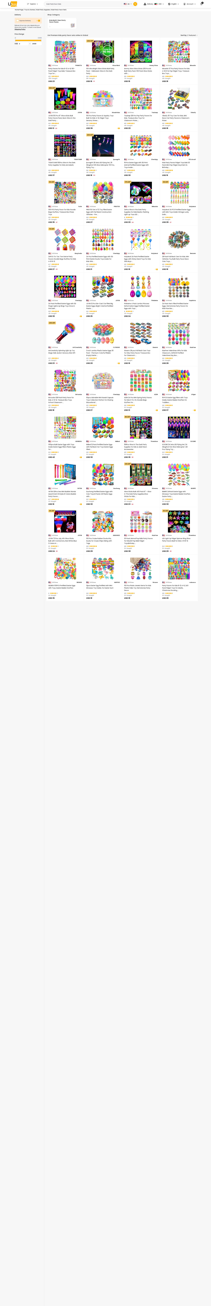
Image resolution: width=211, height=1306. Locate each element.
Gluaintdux (116, 112)
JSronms (155, 488)
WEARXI (79, 582)
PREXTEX (117, 206)
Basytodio (78, 253)
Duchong (116, 488)
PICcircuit (192, 159)
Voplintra (192, 300)
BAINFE (193, 488)
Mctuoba (78, 394)
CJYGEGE (116, 347)
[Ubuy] (12, 4)
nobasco (192, 582)
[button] (189, 4)
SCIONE (193, 441)
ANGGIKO (116, 535)
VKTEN (79, 488)
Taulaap (155, 112)
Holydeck (192, 206)
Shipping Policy (20, 29)
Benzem (193, 253)
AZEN (156, 394)
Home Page (19, 10)
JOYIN (80, 112)
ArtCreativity (77, 347)
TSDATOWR (78, 159)
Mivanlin (193, 65)
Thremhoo (154, 441)
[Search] (135, 4)
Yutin (80, 206)
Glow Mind (116, 65)
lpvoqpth (116, 159)
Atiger (193, 394)
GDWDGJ (78, 441)
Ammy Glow (153, 65)
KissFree (193, 347)
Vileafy (193, 112)
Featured (192, 35)
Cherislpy (154, 159)
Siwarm (155, 347)
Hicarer (155, 582)
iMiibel (117, 441)
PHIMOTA (78, 65)
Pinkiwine (154, 300)
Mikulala (155, 206)
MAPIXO (117, 582)
